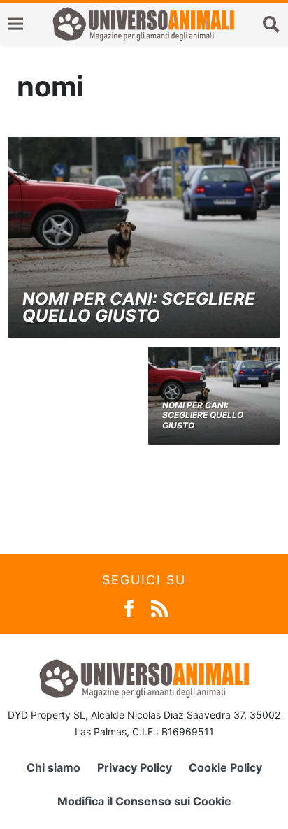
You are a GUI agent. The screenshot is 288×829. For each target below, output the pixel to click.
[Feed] (159, 607)
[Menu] (15, 24)
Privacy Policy (134, 767)
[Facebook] (129, 607)
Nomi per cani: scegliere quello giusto (138, 307)
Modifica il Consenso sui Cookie (144, 801)
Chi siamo (53, 767)
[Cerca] (271, 24)
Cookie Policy (225, 767)
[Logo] (143, 24)
